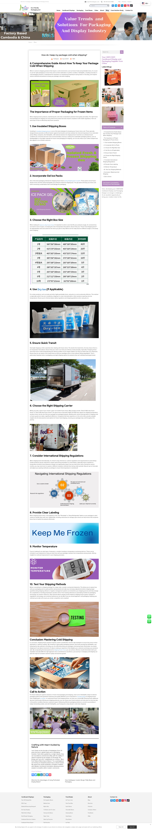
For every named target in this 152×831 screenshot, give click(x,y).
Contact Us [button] (129, 10)
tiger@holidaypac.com (93, 2)
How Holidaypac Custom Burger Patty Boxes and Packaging (80, 781)
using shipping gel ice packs (72, 181)
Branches (90, 803)
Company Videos (92, 809)
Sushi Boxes (69, 806)
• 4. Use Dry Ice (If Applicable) (111, 150)
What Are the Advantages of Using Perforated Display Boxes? (45, 781)
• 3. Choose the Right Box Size (111, 148)
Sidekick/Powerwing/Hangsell (28, 806)
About (90, 797)
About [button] (102, 10)
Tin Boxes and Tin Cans (49, 809)
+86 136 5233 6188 (108, 2)
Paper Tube (46, 816)
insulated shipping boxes (43, 131)
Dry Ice (42, 289)
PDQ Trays (24, 803)
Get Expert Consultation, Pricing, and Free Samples (111, 183)
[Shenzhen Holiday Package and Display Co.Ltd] (24, 7)
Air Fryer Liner (69, 800)
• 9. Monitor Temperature (110, 167)
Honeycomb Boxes (48, 813)
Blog (35, 42)
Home (30, 42)
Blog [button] (107, 10)
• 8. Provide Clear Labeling (110, 164)
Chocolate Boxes (70, 809)
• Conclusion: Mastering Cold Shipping (111, 173)
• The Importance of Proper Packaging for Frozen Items (110, 139)
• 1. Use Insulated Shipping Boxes (112, 142)
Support (129, 1)
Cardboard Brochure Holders (28, 819)
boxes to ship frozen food (47, 225)
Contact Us (113, 797)
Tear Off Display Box (26, 800)
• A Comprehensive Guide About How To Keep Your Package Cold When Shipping (112, 133)
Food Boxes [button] (89, 10)
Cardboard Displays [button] (68, 10)
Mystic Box (46, 806)
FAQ (119, 1)
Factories (90, 806)
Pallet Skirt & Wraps (26, 813)
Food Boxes (69, 797)
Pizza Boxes (69, 819)
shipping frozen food (60, 650)
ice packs (42, 698)
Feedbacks (90, 813)
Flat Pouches (47, 822)
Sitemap (124, 1)
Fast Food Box (69, 803)
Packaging (47, 797)
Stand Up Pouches (48, 819)
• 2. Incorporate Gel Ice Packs (111, 145)
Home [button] (58, 10)
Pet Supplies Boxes (48, 800)
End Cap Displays (25, 809)
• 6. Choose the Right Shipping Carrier (111, 156)
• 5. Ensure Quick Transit (110, 153)
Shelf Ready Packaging (27, 816)
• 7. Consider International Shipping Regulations (110, 161)
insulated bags (81, 696)
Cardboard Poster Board (27, 822)
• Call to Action (107, 176)
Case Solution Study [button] (117, 10)
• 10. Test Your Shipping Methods (112, 169)
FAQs (89, 816)
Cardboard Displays (27, 797)
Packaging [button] (80, 10)
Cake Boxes (69, 816)
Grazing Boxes (69, 813)
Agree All (132, 827)
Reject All (121, 827)
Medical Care (47, 803)
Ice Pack (68, 822)
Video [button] (96, 10)
